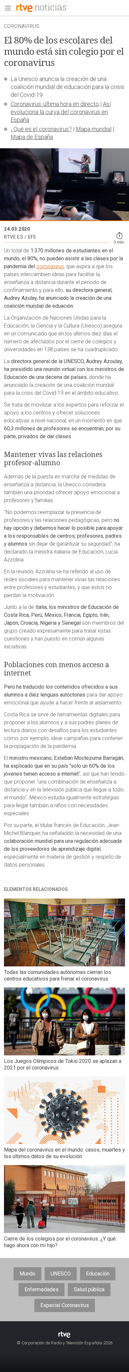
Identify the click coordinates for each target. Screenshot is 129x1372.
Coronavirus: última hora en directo (55, 103)
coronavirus (50, 266)
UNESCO (61, 1274)
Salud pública (89, 1289)
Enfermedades (41, 1289)
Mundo (27, 1274)
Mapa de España (32, 136)
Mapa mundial (93, 129)
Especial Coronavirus (64, 1305)
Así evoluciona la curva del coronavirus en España (61, 111)
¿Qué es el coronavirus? (41, 129)
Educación (97, 1274)
